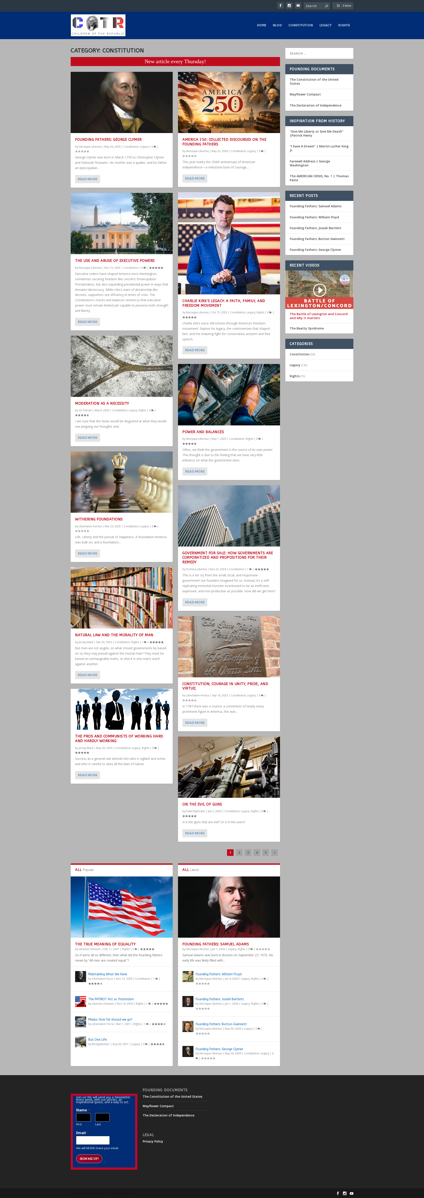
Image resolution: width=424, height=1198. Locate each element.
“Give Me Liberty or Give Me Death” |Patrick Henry (316, 133)
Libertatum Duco (102, 979)
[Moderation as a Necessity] (122, 366)
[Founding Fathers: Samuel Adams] (229, 907)
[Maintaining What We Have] (80, 976)
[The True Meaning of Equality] (122, 907)
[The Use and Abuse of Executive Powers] (122, 223)
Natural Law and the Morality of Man (114, 635)
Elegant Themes (97, 1193)
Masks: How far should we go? (110, 1019)
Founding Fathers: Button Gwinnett (221, 1024)
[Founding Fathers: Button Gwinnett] (187, 1026)
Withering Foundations (99, 519)
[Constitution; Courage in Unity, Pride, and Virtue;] (229, 646)
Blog (277, 26)
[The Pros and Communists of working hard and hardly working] (122, 709)
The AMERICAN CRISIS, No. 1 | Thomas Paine (319, 178)
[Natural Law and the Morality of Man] (122, 598)
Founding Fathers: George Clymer (108, 139)
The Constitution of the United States (314, 81)
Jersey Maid (86, 642)
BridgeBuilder (101, 1044)
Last (98, 1124)
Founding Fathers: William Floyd (219, 974)
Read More (87, 179)
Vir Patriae (85, 410)
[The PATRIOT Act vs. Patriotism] (80, 1001)
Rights (344, 26)
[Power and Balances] (229, 394)
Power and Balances (203, 432)
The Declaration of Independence (315, 105)
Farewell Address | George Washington (310, 163)
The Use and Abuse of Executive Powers (115, 261)
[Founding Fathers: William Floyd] (187, 976)
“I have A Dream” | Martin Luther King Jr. (319, 148)
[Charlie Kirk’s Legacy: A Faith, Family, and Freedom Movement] (229, 243)
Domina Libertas (196, 569)
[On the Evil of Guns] (229, 767)
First (79, 1124)
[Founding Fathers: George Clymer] (122, 102)
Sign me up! (89, 1159)
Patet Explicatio (195, 811)
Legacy (326, 26)
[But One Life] (80, 1042)
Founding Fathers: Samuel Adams (215, 944)
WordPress (131, 1193)
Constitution (300, 26)
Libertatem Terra (102, 1024)
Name (83, 1110)
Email (82, 1133)
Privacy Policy (153, 1141)
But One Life (97, 1040)
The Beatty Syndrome (307, 328)
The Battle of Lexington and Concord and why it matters (319, 316)
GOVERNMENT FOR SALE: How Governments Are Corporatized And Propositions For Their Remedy (227, 557)
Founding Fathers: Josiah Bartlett (220, 999)
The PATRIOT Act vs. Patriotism (111, 999)
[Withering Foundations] (122, 482)
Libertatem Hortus (90, 526)
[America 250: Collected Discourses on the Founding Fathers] (229, 102)
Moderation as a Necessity (102, 403)
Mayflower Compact (305, 94)
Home (261, 26)
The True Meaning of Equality (105, 944)
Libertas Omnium (89, 949)
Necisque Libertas (90, 147)
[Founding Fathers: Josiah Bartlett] (187, 1001)
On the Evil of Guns (202, 804)
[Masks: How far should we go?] (80, 1021)
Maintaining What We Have (107, 974)
